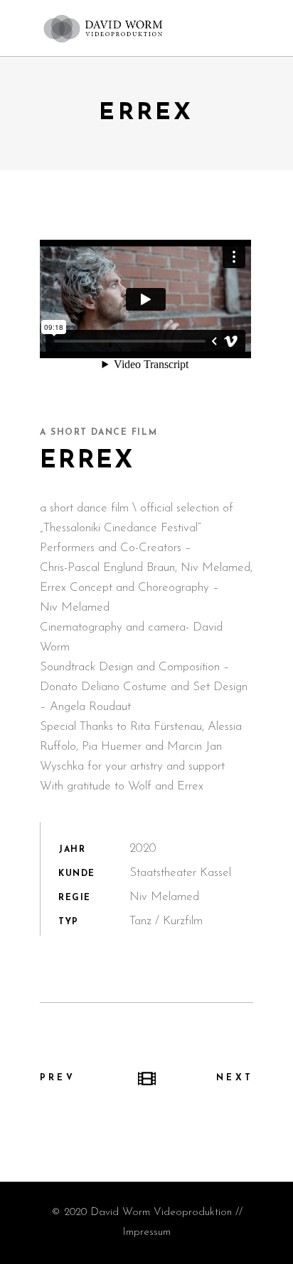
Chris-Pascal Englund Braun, (108, 568)
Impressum (146, 1232)
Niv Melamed (215, 568)
